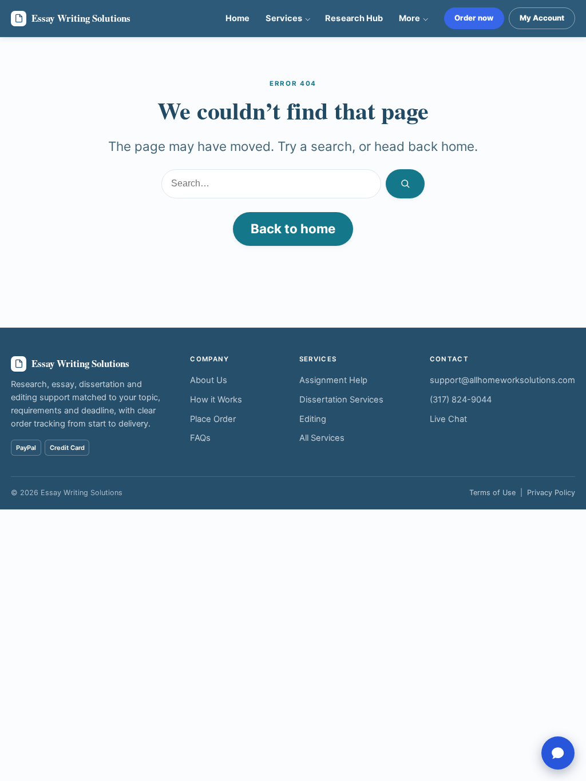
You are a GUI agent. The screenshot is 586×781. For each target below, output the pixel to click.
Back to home (293, 228)
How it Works (216, 400)
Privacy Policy (551, 492)
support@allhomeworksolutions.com (502, 380)
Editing (312, 419)
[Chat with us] (558, 753)
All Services (322, 438)
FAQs (200, 438)
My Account (542, 17)
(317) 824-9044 (461, 400)
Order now (473, 17)
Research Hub (353, 18)
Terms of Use (492, 492)
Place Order (213, 419)
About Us (208, 380)
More (409, 18)
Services (284, 18)
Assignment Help (333, 380)
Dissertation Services (341, 400)
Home (237, 18)
